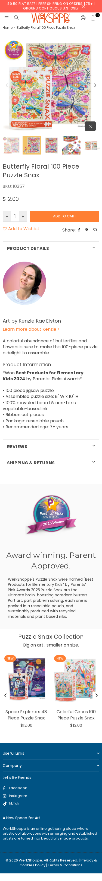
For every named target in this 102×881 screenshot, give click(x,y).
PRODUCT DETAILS (28, 248)
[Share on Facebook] (79, 230)
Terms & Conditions (65, 865)
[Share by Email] (95, 230)
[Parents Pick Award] (51, 515)
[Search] (16, 18)
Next (95, 86)
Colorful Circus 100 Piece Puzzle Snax (76, 715)
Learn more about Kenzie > (31, 329)
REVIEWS (17, 446)
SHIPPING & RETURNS (31, 463)
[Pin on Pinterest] (87, 230)
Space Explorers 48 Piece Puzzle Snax (26, 715)
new (10, 658)
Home (8, 27)
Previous (7, 86)
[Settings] (83, 18)
